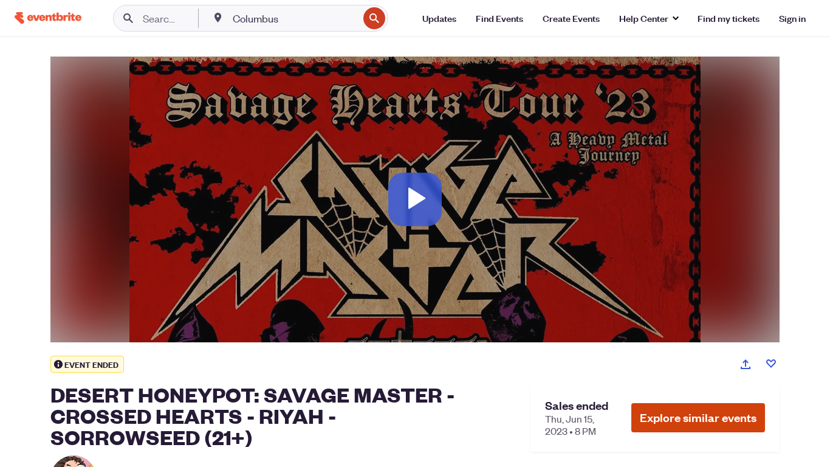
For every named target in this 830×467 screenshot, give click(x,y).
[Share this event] (745, 364)
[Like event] (771, 363)
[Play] (415, 199)
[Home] (48, 18)
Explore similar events (698, 417)
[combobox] (294, 18)
